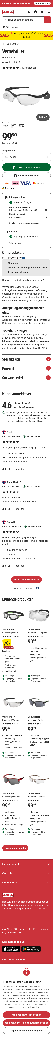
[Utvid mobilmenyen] (49, 12)
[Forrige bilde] (6, 96)
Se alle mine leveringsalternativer (24, 223)
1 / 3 (41, 117)
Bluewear (7, 57)
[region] (26, 1000)
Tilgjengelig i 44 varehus (14, 680)
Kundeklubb (9, 882)
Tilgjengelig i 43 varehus (40, 756)
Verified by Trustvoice (24, 588)
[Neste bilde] (46, 96)
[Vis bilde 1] (5, 125)
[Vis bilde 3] (21, 125)
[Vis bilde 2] (13, 125)
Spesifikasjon (11, 359)
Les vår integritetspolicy (28, 1007)
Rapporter (19, 469)
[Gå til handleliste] (35, 12)
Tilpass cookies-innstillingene (27, 1030)
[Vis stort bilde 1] (26, 96)
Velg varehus (12, 27)
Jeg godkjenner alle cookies (26, 1015)
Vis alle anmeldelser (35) (26, 579)
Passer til (8, 368)
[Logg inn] (28, 12)
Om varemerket (12, 377)
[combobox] (26, 19)
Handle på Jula (11, 864)
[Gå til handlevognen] (42, 12)
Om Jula (7, 873)
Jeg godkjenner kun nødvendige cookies (26, 1023)
